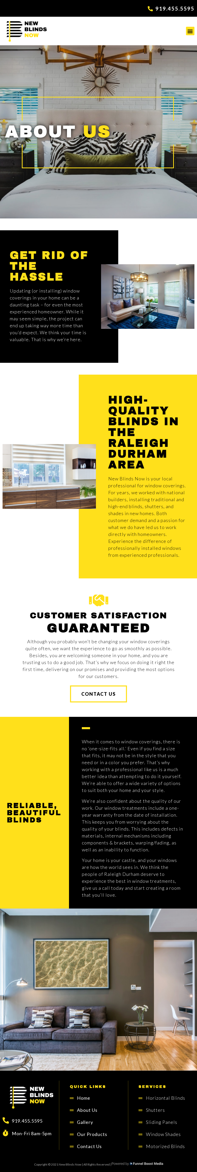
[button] (190, 31)
